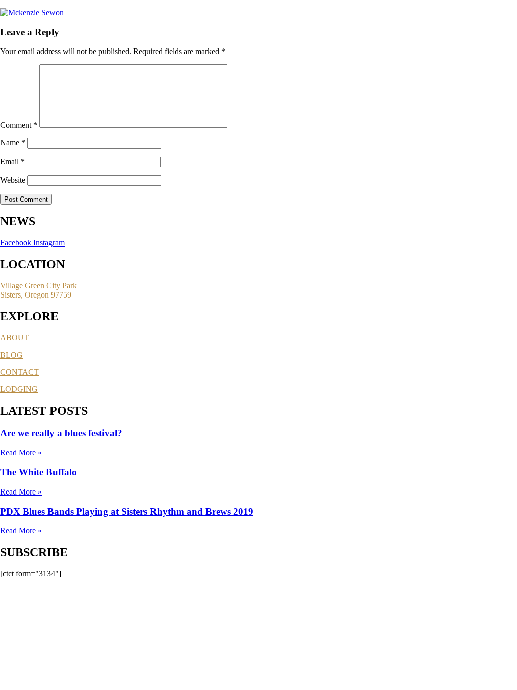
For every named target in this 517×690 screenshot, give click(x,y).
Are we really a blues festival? (61, 433)
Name (12, 142)
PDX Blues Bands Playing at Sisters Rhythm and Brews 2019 (126, 511)
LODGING (19, 389)
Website (12, 180)
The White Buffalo (38, 472)
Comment (18, 125)
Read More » (21, 452)
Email (12, 161)
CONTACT (19, 372)
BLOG (11, 355)
